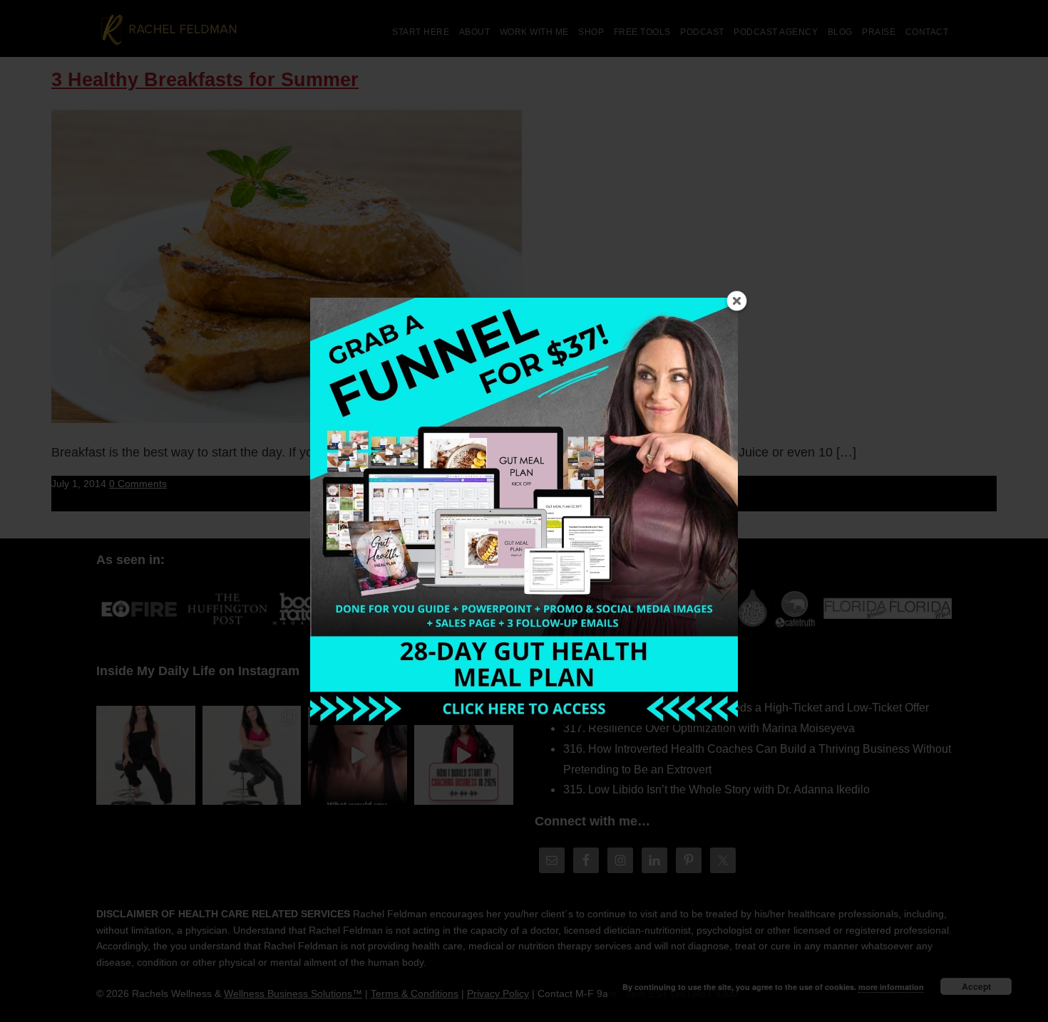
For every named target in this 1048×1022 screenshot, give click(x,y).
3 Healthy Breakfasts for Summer (205, 79)
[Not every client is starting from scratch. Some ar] (357, 755)
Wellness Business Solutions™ (293, 993)
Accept (976, 986)
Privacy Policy (498, 993)
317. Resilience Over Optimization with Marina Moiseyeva (709, 728)
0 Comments (138, 483)
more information (891, 986)
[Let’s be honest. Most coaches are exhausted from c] (145, 755)
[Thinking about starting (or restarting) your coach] (463, 755)
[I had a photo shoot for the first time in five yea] (252, 755)
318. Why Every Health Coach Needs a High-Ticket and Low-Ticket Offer (746, 708)
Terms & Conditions (414, 993)
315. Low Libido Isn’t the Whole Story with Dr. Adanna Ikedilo (716, 789)
